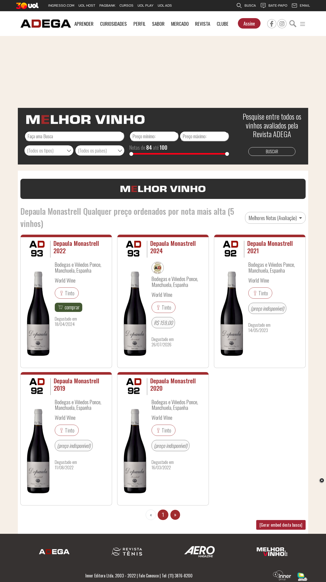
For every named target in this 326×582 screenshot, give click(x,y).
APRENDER (83, 23)
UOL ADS (165, 5)
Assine (249, 23)
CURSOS (126, 5)
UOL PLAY (146, 5)
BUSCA (250, 5)
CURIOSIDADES (113, 23)
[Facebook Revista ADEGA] (272, 23)
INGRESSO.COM (61, 5)
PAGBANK (107, 5)
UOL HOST (86, 5)
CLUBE (222, 23)
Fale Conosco (149, 576)
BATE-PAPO (277, 5)
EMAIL (305, 5)
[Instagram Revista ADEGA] (282, 23)
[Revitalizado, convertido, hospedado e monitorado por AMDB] (302, 576)
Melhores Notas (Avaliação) (273, 218)
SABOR (158, 23)
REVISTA (202, 23)
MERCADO (180, 23)
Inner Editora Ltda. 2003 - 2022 (110, 576)
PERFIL (139, 23)
